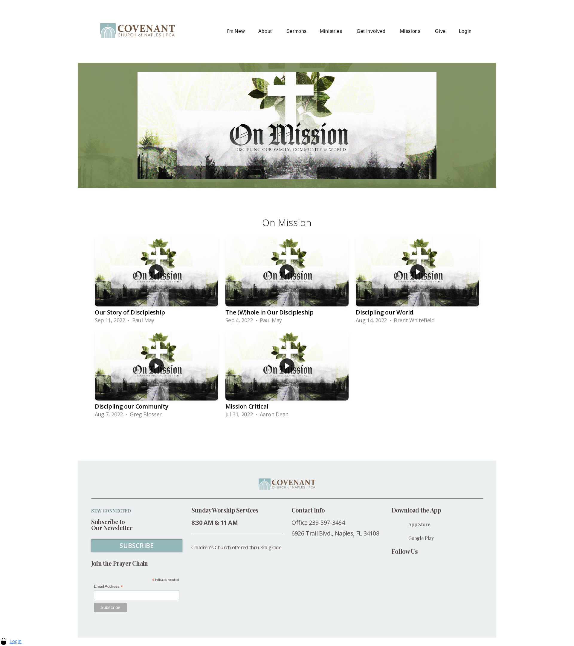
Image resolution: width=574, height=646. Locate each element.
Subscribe (137, 545)
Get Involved (372, 31)
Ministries (332, 31)
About (265, 31)
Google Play (421, 538)
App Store (419, 524)
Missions (411, 31)
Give (440, 31)
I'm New (236, 31)
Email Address (108, 586)
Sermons (296, 31)
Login (465, 31)
